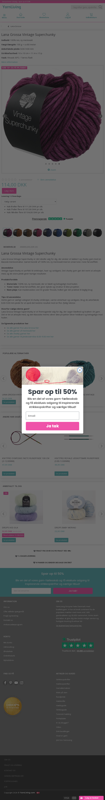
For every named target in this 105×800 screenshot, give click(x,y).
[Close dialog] (79, 370)
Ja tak (52, 426)
